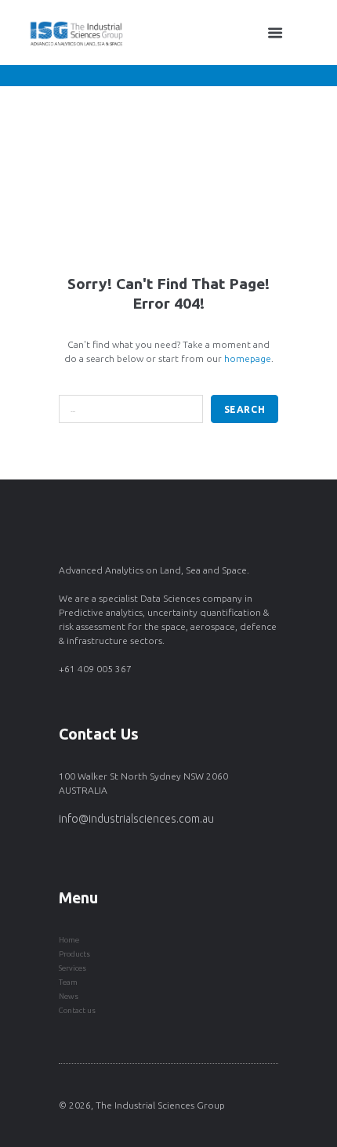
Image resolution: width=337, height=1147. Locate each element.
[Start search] (244, 408)
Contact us (77, 1010)
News (68, 996)
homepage (247, 358)
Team (68, 982)
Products (74, 954)
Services (72, 968)
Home (69, 939)
